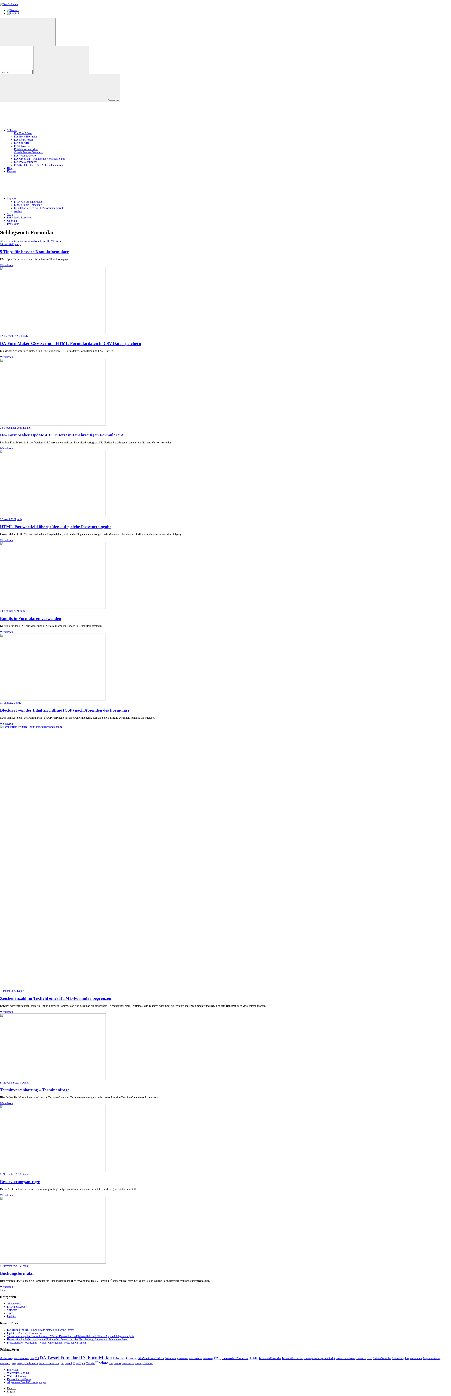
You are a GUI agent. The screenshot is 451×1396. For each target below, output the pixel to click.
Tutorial (90, 1363)
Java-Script (318, 1358)
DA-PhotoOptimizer (25, 161)
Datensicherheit (195, 1358)
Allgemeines (14, 1303)
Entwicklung (208, 1359)
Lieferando (340, 1359)
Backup (17, 1358)
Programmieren (413, 1358)
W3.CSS (117, 1363)
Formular (229, 1358)
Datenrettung (171, 1358)
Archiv (18, 211)
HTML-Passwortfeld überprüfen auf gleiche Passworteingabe (55, 526)
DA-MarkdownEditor (26, 149)
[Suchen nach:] (16, 71)
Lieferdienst (350, 1359)
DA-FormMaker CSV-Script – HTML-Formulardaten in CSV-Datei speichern (70, 343)
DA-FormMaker (23, 133)
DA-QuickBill (22, 142)
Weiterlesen (6, 265)
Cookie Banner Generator (28, 152)
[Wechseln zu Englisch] (13, 13)
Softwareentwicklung (49, 1363)
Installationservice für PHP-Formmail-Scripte (39, 207)
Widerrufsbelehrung (18, 1372)
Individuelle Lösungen (19, 217)
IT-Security (308, 1359)
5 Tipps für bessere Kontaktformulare (34, 251)
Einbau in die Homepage (28, 204)
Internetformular (292, 1358)
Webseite (148, 1363)
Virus (111, 1364)
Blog (10, 168)
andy (18, 244)
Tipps (10, 1313)
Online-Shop (398, 1358)
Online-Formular (382, 1358)
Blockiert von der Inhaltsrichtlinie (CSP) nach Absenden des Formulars (64, 710)
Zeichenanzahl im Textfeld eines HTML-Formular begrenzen (55, 998)
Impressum (13, 223)
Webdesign (139, 1364)
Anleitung (7, 1358)
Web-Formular (128, 1363)
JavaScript (329, 1358)
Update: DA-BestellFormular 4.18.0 (27, 1333)
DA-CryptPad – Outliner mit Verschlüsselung (39, 158)
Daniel (26, 427)
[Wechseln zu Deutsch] (13, 10)
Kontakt (11, 171)
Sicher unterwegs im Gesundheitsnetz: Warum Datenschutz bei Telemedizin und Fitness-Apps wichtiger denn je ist (70, 1336)
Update (101, 1362)
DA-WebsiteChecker (25, 155)
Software (12, 130)
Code (32, 1359)
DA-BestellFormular (25, 136)
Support (11, 198)
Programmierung (432, 1358)
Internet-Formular (270, 1358)
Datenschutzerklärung (19, 1379)
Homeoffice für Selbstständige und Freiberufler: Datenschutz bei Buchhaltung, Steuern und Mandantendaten (67, 1339)
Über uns (12, 220)
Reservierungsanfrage (20, 1181)
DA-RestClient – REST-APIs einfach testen (38, 165)
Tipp (76, 1363)
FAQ (218, 1358)
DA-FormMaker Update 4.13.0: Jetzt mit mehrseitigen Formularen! (61, 435)
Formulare (242, 1358)
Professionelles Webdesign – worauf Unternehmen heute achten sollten (46, 1342)
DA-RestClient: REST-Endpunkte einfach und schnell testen (40, 1329)
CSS (37, 1358)
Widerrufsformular (17, 1376)
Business (25, 1358)
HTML (253, 1358)
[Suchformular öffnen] (28, 32)
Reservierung (5, 1363)
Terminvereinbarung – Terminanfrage (34, 1090)
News (369, 1358)
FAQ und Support (17, 1306)
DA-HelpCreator (23, 139)
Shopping (21, 1364)
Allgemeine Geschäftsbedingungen (26, 1382)
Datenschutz (183, 1359)
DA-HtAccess (22, 146)
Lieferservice (361, 1359)
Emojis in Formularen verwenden (30, 618)
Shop (10, 214)
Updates (11, 1316)
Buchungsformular (17, 1273)
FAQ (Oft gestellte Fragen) (29, 201)
